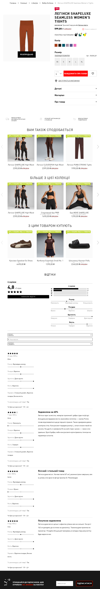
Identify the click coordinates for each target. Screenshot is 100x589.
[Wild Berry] (75, 45)
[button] (72, 288)
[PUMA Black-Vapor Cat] (59, 45)
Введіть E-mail (62, 583)
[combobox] (50, 335)
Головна (13, 3)
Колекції (23, 3)
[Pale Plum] (67, 45)
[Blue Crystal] (71, 45)
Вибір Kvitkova (47, 3)
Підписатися (84, 583)
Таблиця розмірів (62, 55)
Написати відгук (28, 297)
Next (98, 147)
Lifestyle (34, 3)
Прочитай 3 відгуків (69, 25)
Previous (2, 147)
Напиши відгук (83, 25)
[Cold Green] (63, 45)
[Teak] (56, 45)
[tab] (76, 88)
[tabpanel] (26, 38)
